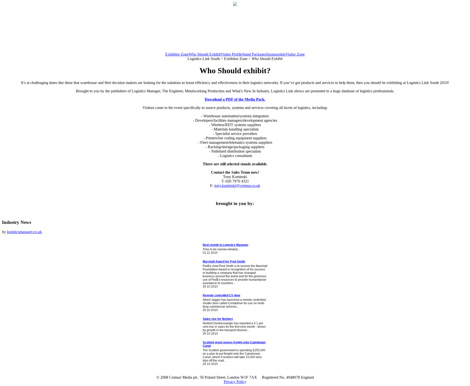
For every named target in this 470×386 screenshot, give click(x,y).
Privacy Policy (235, 382)
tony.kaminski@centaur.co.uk (237, 185)
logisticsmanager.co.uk (24, 232)
